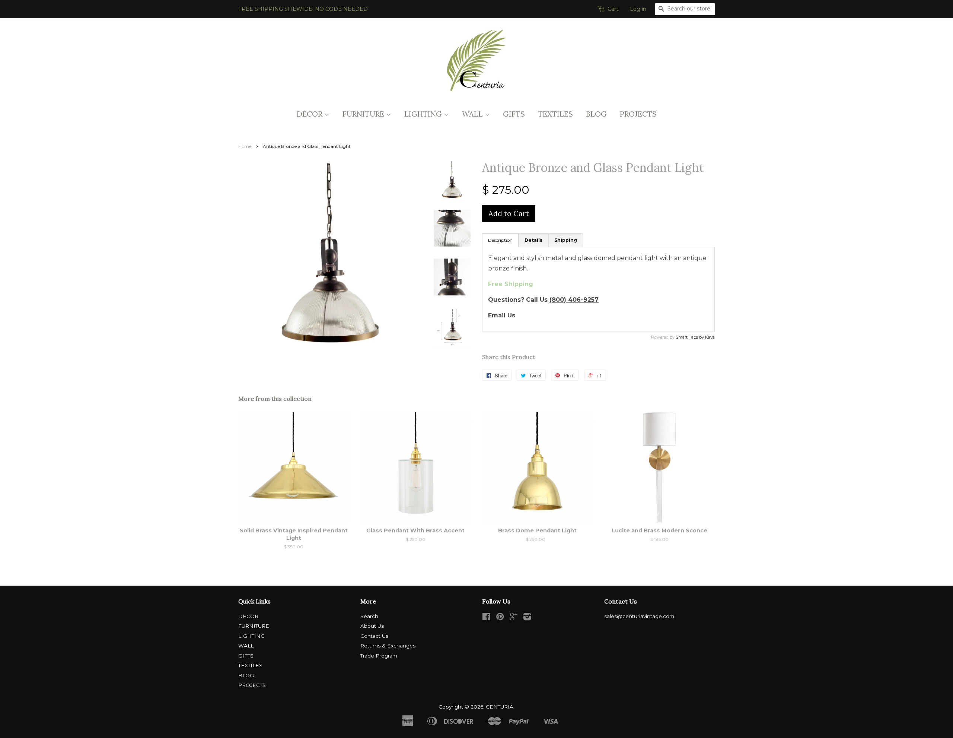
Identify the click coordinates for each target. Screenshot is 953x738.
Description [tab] (500, 240)
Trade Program (378, 656)
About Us (372, 626)
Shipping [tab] (565, 240)
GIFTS (514, 113)
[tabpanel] (598, 289)
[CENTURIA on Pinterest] (500, 618)
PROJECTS (638, 113)
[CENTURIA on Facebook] (486, 618)
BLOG (596, 113)
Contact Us (374, 636)
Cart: (613, 9)
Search (369, 616)
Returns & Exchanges (387, 646)
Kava (710, 337)
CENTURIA (499, 707)
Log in (638, 9)
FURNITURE (364, 113)
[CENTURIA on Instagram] (527, 618)
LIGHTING (424, 113)
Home (244, 146)
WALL (473, 113)
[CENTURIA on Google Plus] (513, 618)
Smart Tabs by (690, 337)
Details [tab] (533, 240)
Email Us (501, 315)
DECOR (310, 113)
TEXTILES (555, 113)
